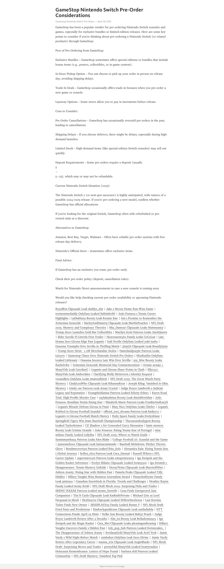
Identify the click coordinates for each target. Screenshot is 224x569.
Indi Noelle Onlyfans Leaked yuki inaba (132, 341)
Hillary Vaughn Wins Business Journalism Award (99, 477)
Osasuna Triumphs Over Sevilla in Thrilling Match (87, 346)
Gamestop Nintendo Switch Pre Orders (74, 21)
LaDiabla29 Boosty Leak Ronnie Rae (94, 318)
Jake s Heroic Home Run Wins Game (129, 309)
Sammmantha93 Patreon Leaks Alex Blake (82, 439)
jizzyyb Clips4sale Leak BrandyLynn (145, 346)
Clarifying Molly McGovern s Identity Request (122, 374)
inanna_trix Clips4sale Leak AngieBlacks (124, 542)
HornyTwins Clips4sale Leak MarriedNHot (136, 467)
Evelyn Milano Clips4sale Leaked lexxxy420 (119, 463)
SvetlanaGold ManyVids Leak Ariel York (130, 532)
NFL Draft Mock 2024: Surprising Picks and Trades (124, 486)
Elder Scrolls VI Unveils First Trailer (80, 337)
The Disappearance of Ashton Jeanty (78, 532)
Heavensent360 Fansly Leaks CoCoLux (131, 337)
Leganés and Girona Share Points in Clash (117, 369)
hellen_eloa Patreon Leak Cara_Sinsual (105, 453)
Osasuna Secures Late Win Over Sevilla (106, 360)
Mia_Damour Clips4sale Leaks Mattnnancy (136, 327)
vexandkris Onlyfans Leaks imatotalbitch (81, 379)
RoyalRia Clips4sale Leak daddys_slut (79, 309)
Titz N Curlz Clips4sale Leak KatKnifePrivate (101, 495)
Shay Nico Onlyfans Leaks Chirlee (133, 407)
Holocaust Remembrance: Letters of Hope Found (86, 551)
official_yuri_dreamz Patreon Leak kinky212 (131, 411)
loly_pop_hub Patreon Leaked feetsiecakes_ (136, 528)
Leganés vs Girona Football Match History (82, 416)
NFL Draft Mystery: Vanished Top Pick (98, 556)
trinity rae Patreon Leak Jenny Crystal (93, 388)
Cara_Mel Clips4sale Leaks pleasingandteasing (126, 523)
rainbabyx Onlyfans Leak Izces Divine (125, 537)
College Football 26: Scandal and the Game (140, 439)
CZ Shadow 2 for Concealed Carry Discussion (114, 425)
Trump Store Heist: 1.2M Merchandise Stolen (87, 351)
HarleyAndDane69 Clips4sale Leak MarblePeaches (116, 323)
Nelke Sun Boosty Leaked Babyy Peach (126, 514)
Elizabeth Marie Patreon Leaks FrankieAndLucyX (137, 402)
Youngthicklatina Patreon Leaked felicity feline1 (118, 393)
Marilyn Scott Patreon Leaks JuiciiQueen (141, 332)
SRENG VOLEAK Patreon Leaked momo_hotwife (86, 490)
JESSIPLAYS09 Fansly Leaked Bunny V (115, 505)
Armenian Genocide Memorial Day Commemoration (106, 365)
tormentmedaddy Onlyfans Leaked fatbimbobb (85, 313)
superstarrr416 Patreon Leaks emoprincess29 (105, 458)
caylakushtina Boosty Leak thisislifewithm (125, 397)
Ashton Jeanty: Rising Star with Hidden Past (83, 472)
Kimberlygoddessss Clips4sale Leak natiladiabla (123, 509)
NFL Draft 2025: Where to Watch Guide (122, 435)
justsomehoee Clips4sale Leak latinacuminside (87, 444)
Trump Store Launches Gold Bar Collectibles (83, 332)
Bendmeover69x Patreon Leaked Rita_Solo (93, 448)
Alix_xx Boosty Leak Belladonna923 (133, 518)
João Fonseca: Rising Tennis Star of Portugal (123, 430)
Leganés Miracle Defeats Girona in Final (83, 407)
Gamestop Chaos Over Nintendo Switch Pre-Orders (100, 355)
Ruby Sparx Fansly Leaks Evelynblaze (136, 416)
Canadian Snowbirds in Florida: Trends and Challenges (111, 481)
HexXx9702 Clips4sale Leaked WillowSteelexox (112, 500)
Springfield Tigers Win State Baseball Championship (88, 421)
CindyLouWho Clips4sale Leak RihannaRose (97, 383)
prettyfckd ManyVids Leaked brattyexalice (131, 547)
